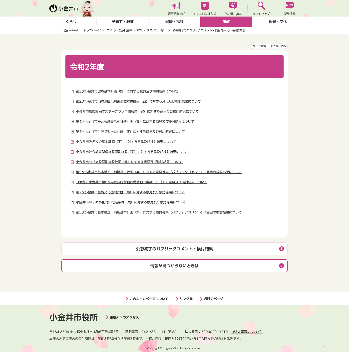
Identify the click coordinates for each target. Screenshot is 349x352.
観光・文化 (278, 21)
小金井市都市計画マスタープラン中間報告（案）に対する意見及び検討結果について (137, 111)
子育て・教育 (123, 21)
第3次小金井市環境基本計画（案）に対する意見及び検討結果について (127, 91)
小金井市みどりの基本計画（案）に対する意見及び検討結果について (126, 141)
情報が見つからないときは (174, 266)
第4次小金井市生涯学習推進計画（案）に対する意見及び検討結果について (130, 131)
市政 (226, 21)
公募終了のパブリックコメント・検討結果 (199, 30)
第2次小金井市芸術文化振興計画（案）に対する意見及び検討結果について (130, 192)
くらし (71, 21)
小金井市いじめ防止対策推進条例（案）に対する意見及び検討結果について (131, 202)
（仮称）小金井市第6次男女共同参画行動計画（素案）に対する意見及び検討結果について (141, 182)
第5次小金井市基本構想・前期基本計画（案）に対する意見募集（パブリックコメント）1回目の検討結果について (159, 212)
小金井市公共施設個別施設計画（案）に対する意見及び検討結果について (129, 162)
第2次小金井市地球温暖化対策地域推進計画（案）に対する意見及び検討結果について (138, 101)
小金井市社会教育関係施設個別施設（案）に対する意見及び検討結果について (132, 151)
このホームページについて (149, 298)
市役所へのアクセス (124, 317)
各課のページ (213, 298)
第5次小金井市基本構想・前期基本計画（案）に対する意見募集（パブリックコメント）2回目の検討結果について (159, 172)
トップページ (92, 30)
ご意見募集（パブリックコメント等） (142, 30)
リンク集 (186, 298)
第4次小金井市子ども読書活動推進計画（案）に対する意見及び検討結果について (135, 121)
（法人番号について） (247, 331)
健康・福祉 (174, 21)
